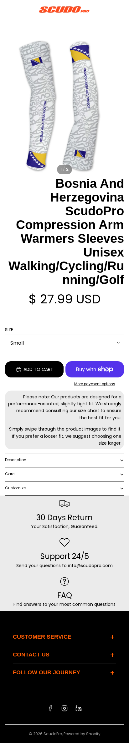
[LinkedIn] (79, 708)
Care (9, 473)
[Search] (21, 9)
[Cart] (121, 9)
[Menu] (7, 9)
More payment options (94, 383)
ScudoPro (53, 733)
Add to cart (38, 369)
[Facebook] (50, 708)
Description (15, 459)
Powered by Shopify (82, 733)
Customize (15, 488)
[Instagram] (64, 708)
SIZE (9, 330)
